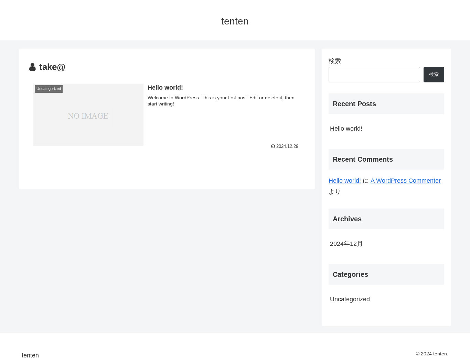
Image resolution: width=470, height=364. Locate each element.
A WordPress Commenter (406, 180)
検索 (335, 61)
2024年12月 (346, 243)
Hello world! (346, 128)
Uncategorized (350, 299)
